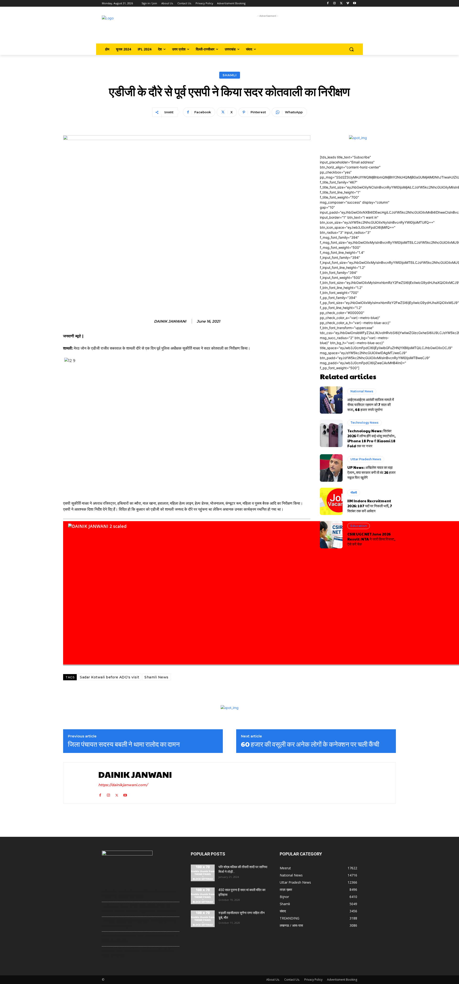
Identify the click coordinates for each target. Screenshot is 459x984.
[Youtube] (354, 3)
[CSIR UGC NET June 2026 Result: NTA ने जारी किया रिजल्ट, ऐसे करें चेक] (331, 534)
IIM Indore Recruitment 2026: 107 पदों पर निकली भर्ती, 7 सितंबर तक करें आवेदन (369, 505)
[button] (351, 49)
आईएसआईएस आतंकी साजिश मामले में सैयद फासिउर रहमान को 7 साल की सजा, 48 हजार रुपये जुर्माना (370, 404)
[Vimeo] (347, 3)
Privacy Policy (313, 980)
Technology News (364, 422)
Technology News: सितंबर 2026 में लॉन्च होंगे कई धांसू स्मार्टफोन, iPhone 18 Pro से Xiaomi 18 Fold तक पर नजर (371, 438)
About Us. (273, 980)
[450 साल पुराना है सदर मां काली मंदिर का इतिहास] (203, 895)
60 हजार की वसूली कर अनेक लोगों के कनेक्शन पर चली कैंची (310, 744)
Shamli (230, 75)
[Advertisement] (267, 29)
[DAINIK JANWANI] (79, 783)
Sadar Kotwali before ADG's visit (109, 677)
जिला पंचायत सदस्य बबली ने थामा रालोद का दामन (124, 744)
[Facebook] (328, 3)
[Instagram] (334, 3)
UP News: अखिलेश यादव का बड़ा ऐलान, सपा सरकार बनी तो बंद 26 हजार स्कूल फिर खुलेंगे (371, 472)
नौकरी (353, 492)
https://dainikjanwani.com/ (123, 785)
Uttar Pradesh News (365, 459)
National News (361, 391)
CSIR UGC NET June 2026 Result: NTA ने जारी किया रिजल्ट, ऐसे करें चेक (371, 538)
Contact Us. (292, 980)
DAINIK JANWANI (170, 321)
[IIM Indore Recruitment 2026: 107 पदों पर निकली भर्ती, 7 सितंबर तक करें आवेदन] (331, 501)
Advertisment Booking (342, 980)
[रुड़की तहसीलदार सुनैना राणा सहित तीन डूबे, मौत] (203, 918)
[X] (341, 3)
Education (358, 526)
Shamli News (156, 677)
